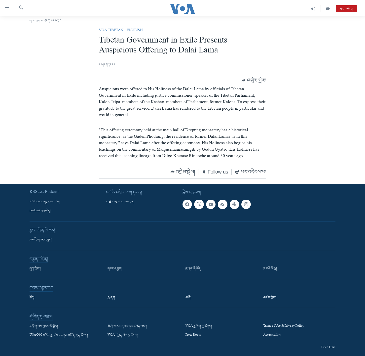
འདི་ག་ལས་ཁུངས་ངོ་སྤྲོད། (44, 326)
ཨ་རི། (188, 297)
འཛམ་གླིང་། (270, 297)
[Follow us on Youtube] (211, 204)
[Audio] (313, 8)
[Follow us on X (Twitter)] (199, 204)
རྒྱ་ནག (111, 297)
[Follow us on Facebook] (187, 204)
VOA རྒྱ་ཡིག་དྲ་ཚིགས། (198, 326)
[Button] (254, 80)
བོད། (32, 297)
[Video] (328, 8)
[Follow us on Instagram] (246, 204)
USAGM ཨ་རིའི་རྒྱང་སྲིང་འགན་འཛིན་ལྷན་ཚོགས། (59, 335)
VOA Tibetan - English (121, 31)
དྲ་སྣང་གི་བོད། (193, 268)
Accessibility (272, 335)
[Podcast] (234, 204)
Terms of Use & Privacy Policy (283, 326)
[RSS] (222, 204)
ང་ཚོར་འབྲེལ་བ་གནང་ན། (120, 202)
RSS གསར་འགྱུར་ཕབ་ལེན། (45, 202)
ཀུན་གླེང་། (35, 268)
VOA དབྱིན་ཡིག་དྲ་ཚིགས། (123, 335)
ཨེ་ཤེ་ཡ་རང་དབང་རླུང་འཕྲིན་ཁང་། (127, 326)
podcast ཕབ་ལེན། (40, 211)
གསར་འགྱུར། (115, 268)
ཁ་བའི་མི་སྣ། (270, 268)
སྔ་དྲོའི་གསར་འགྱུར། (41, 239)
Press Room (193, 335)
